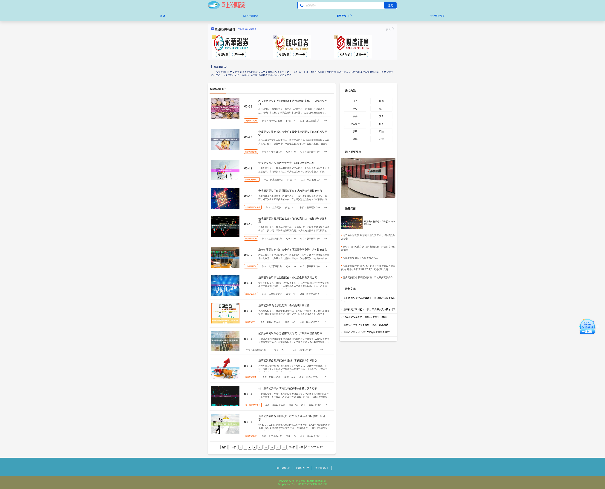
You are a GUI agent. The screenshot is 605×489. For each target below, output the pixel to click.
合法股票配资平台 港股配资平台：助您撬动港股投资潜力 (290, 190)
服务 (381, 123)
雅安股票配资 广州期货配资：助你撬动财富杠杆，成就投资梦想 (292, 102)
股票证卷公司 (251, 294)
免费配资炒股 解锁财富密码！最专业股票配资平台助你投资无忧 (292, 133)
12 (272, 447)
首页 (162, 15)
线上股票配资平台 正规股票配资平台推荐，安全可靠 (287, 388)
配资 (355, 108)
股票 (381, 101)
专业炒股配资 (437, 15)
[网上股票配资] (226, 5)
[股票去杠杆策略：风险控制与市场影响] (352, 222)
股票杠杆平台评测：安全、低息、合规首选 (365, 324)
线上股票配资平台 (252, 405)
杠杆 (381, 108)
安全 (381, 116)
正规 (381, 138)
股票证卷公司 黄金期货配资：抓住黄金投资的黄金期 (287, 277)
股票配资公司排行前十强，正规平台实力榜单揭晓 (369, 309)
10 (260, 447)
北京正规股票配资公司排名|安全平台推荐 (365, 316)
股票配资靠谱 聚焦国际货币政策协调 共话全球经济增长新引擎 (291, 417)
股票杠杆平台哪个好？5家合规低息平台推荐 (366, 332)
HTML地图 (320, 480)
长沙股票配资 (251, 238)
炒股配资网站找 (252, 179)
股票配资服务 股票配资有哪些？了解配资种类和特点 (287, 360)
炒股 (355, 131)
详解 (355, 138)
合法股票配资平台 (252, 207)
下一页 (292, 447)
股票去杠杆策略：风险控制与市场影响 (379, 223)
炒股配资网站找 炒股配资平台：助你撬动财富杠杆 (286, 162)
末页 (301, 447)
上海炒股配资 (251, 266)
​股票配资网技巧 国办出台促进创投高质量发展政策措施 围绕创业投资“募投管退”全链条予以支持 (368, 267)
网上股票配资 (250, 15)
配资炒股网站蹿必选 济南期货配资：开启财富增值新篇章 (290, 333)
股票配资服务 (251, 377)
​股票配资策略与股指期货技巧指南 (360, 257)
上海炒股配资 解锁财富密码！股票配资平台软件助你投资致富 (292, 249)
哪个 (355, 101)
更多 (389, 29)
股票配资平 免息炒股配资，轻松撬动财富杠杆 (283, 305)
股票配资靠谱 (251, 436)
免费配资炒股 (251, 151)
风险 (381, 131)
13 (278, 447)
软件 (355, 116)
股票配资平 (250, 322)
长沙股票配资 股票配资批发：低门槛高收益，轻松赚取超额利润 (292, 220)
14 (284, 447)
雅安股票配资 (251, 120)
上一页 (233, 447)
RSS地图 (310, 480)
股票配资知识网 (309, 484)
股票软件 (355, 123)
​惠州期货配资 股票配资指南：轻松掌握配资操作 (368, 277)
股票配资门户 (344, 15)
